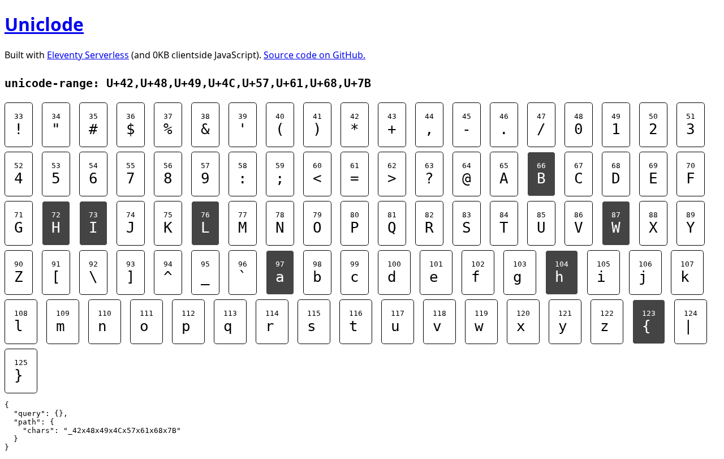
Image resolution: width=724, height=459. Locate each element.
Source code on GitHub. (314, 55)
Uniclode (44, 24)
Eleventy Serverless (88, 55)
